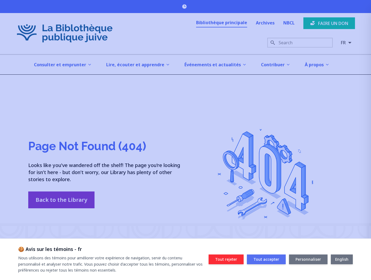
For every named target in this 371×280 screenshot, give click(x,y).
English (341, 259)
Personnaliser (308, 259)
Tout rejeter (226, 259)
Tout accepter (266, 259)
